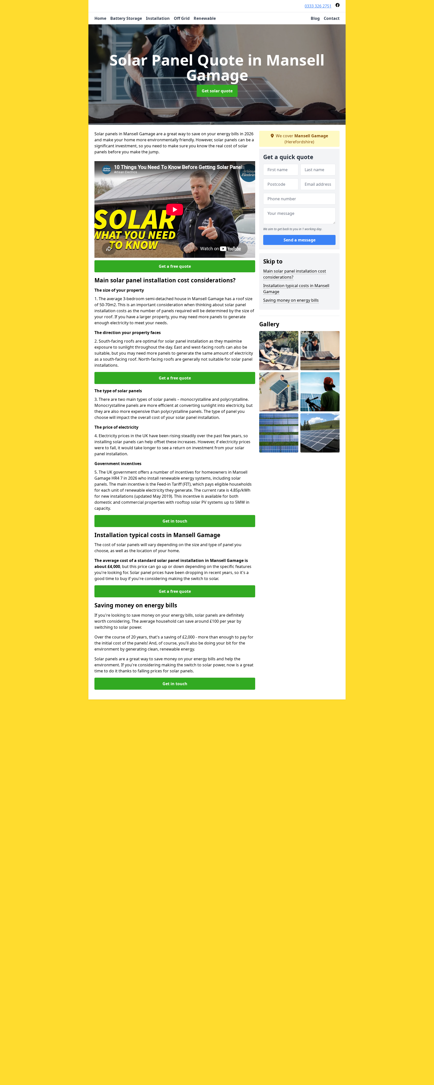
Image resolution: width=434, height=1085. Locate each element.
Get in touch (174, 521)
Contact (332, 18)
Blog (315, 18)
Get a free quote (175, 266)
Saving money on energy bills (291, 300)
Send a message (299, 240)
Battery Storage (126, 18)
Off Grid (182, 18)
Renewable (205, 18)
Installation (158, 18)
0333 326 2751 (318, 6)
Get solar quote (217, 91)
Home (100, 18)
